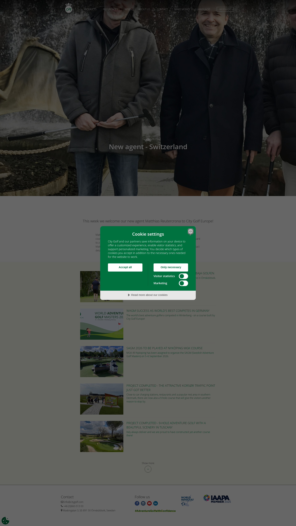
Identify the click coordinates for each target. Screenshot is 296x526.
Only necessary (171, 267)
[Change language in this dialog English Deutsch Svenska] (190, 232)
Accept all (125, 267)
